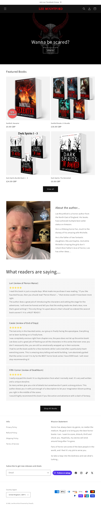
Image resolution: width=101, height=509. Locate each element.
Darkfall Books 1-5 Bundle (60, 123)
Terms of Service (12, 444)
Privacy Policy (11, 427)
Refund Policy (11, 433)
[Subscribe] (47, 473)
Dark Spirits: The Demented (61, 178)
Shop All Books (50, 408)
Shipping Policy (12, 438)
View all (50, 189)
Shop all (50, 50)
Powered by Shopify (27, 503)
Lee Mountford (15, 503)
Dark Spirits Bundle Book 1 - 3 (17, 178)
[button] (5, 8)
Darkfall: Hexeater (12, 123)
